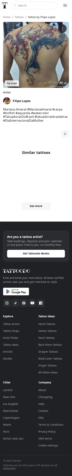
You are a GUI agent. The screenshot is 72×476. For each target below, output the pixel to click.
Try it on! (12, 83)
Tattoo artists (11, 324)
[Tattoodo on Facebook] (41, 303)
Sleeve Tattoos (47, 331)
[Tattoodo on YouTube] (32, 303)
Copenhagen (11, 418)
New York (9, 397)
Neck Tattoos (46, 338)
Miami (7, 424)
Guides (7, 358)
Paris (6, 431)
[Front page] (4, 5)
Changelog (45, 397)
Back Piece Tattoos (50, 344)
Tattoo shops (11, 331)
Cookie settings (48, 445)
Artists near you (13, 438)
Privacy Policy (46, 431)
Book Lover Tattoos (50, 358)
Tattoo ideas (11, 344)
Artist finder (10, 338)
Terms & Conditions (51, 424)
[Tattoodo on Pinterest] (24, 303)
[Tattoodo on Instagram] (7, 303)
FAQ (41, 418)
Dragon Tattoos (48, 351)
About (42, 390)
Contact (43, 411)
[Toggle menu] (65, 5)
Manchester (10, 411)
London (8, 390)
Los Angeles (10, 404)
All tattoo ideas (48, 372)
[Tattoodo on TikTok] (15, 303)
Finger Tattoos (47, 365)
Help (41, 404)
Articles (8, 351)
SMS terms (45, 438)
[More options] (62, 28)
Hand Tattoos (46, 324)
